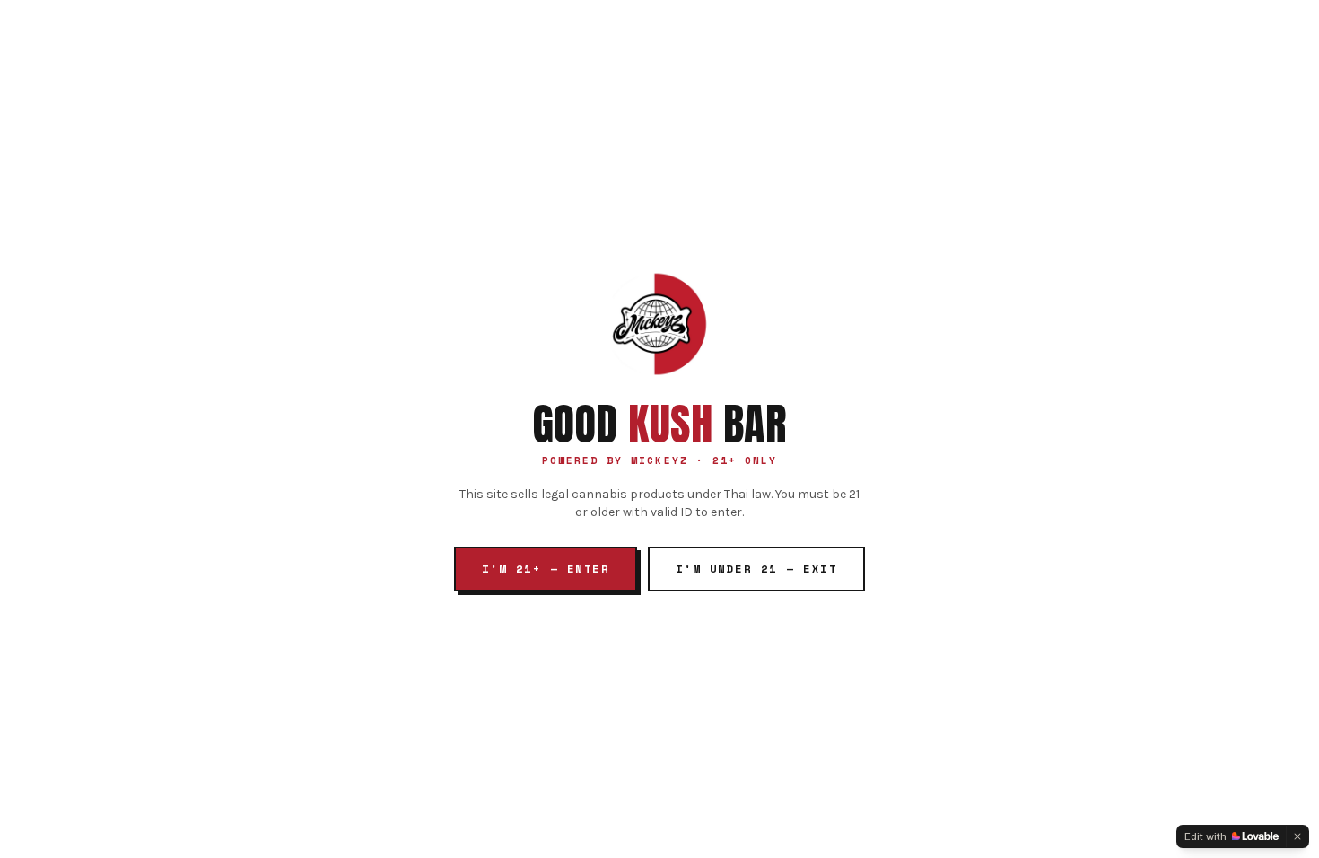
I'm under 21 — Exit (756, 568)
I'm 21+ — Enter (545, 568)
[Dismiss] (1297, 836)
